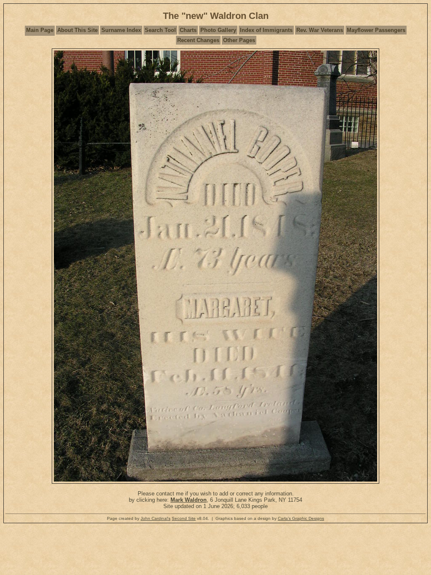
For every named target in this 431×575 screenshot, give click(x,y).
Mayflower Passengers (376, 30)
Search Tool (160, 30)
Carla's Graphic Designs (301, 518)
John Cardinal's (155, 518)
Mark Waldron (188, 500)
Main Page (39, 30)
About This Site (77, 30)
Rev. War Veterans (319, 30)
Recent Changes (198, 40)
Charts (188, 30)
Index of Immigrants (266, 30)
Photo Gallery (218, 30)
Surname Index (121, 30)
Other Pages (239, 40)
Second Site (184, 518)
